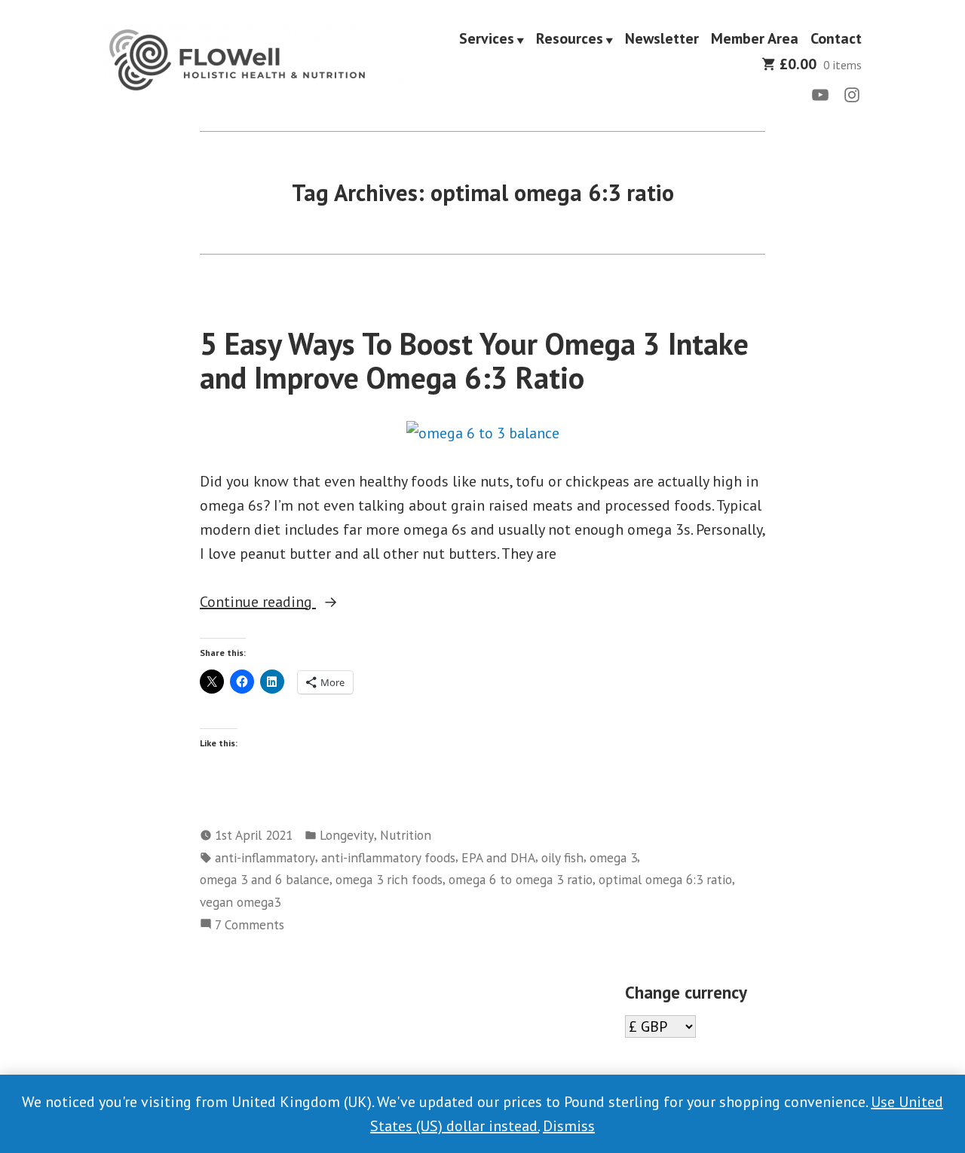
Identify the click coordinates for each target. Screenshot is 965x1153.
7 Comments (249, 925)
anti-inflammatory (265, 857)
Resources (569, 39)
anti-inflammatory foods (388, 857)
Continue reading (284, 602)
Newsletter (662, 39)
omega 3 (613, 857)
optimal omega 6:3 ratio (665, 879)
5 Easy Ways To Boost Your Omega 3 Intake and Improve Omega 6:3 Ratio (474, 360)
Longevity (347, 834)
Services (486, 39)
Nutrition (405, 834)
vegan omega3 (240, 902)
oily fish (562, 857)
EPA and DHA (498, 857)
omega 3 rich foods (389, 879)
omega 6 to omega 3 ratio (521, 879)
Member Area (754, 39)
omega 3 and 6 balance (264, 879)
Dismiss (569, 1126)
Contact (836, 39)
